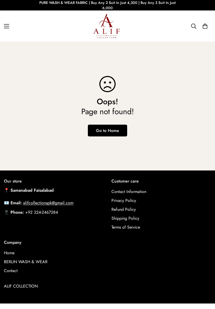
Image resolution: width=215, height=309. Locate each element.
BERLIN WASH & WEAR (25, 262)
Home (9, 253)
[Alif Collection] (107, 26)
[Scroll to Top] (205, 280)
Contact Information (128, 192)
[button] (205, 26)
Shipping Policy (125, 218)
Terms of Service (125, 227)
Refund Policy (123, 209)
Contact (11, 271)
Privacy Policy (123, 200)
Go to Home (107, 131)
